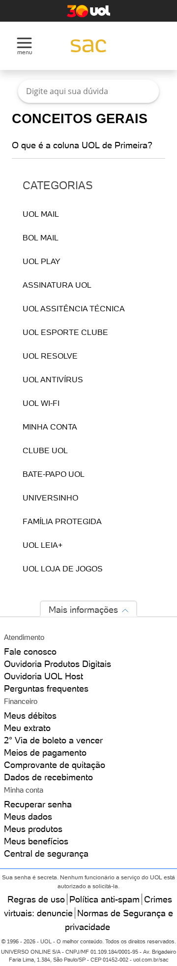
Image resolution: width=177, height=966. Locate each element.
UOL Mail (41, 214)
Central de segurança (46, 853)
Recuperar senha (38, 804)
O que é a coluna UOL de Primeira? (82, 145)
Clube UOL (45, 450)
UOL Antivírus (53, 379)
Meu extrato (27, 727)
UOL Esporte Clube (65, 332)
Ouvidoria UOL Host (43, 676)
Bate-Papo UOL (54, 474)
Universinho (50, 497)
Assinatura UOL (57, 285)
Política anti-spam (104, 899)
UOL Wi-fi (41, 403)
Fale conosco (30, 651)
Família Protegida (62, 521)
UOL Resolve (50, 356)
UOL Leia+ (42, 545)
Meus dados (28, 816)
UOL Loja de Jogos (63, 568)
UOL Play (41, 261)
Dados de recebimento (48, 777)
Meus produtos (33, 828)
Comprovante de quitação (54, 764)
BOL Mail (41, 237)
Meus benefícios (36, 841)
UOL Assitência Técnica (74, 308)
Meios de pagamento (45, 752)
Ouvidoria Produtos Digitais (57, 663)
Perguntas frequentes (46, 688)
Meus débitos (30, 715)
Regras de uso (36, 899)
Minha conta (50, 427)
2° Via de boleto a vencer (53, 740)
